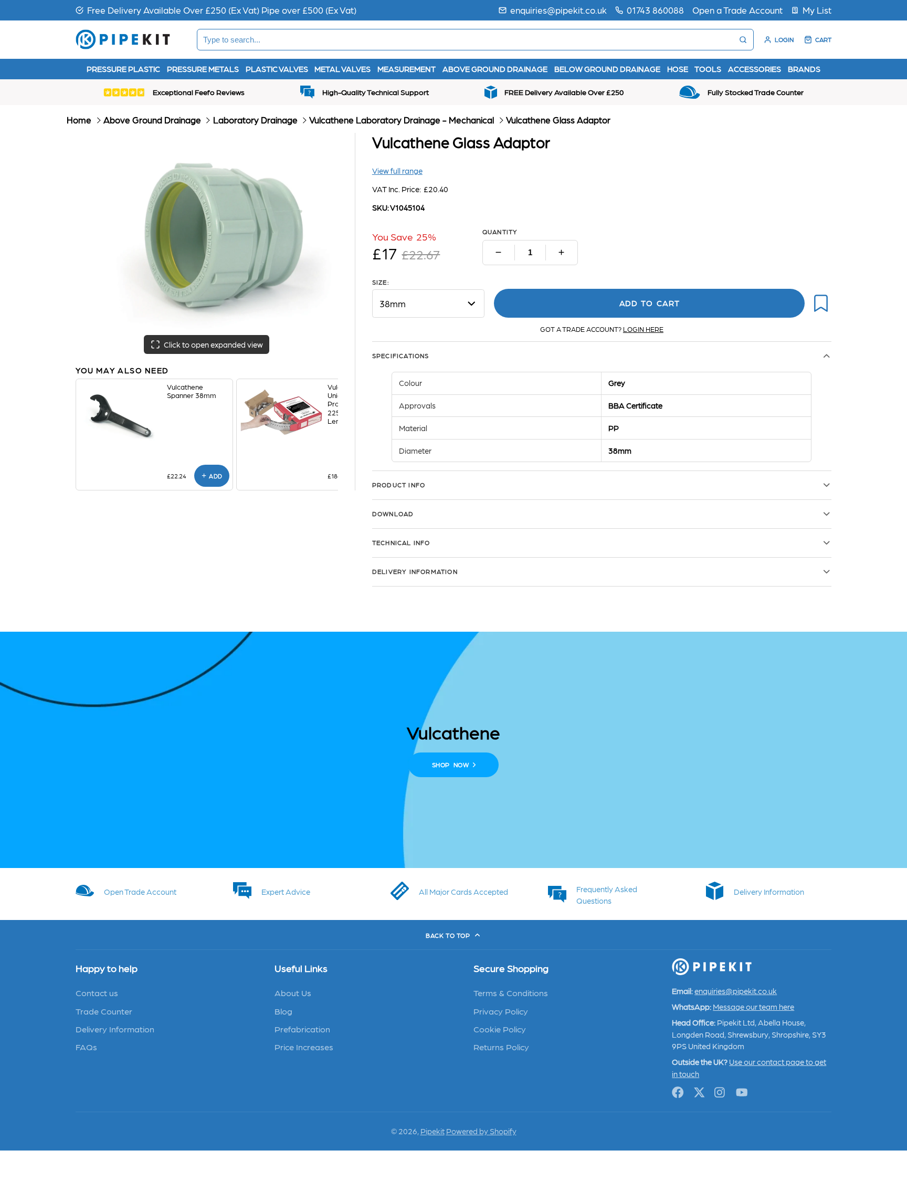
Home (79, 119)
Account (779, 40)
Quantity (500, 231)
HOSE (677, 69)
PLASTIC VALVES (277, 69)
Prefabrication (302, 1028)
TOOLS (707, 69)
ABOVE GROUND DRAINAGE (494, 69)
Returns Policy (501, 1046)
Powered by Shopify (481, 1131)
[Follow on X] (699, 1092)
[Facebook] (678, 1092)
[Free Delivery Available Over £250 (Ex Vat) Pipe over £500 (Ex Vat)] (216, 10)
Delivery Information (115, 1028)
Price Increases (304, 1046)
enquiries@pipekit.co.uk (558, 9)
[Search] (743, 39)
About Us (293, 992)
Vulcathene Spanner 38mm (191, 390)
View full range (397, 170)
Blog (283, 1011)
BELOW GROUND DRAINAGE (607, 69)
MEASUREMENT (406, 69)
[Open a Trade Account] (737, 10)
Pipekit (432, 1131)
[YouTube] (742, 1092)
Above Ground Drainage (152, 119)
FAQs (86, 1046)
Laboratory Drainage (255, 119)
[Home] (123, 39)
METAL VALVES (342, 69)
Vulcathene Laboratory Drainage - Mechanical (401, 119)
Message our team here (753, 1006)
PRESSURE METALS (203, 69)
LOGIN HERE (643, 329)
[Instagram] (720, 1092)
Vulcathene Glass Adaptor (558, 119)
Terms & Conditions (510, 992)
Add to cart (649, 303)
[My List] (811, 10)
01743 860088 (655, 9)
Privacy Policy (500, 1011)
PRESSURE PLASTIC (123, 69)
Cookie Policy (499, 1028)
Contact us (97, 992)
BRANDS (804, 69)
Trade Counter (104, 1011)
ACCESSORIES (754, 69)
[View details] (121, 415)
